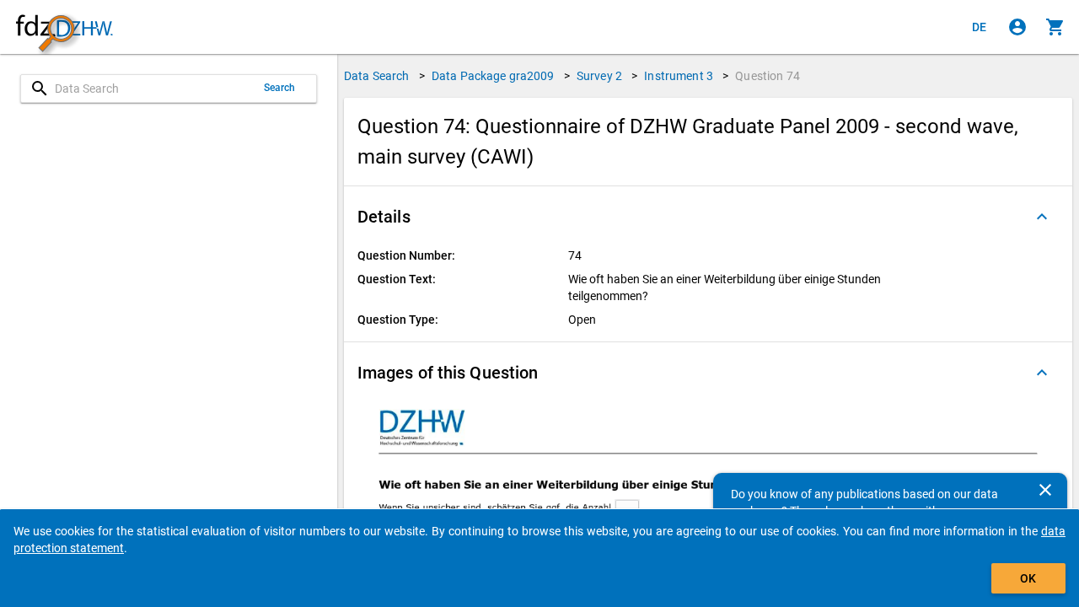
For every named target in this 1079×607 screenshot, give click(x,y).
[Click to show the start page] (64, 27)
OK (1028, 578)
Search (280, 88)
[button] (708, 217)
